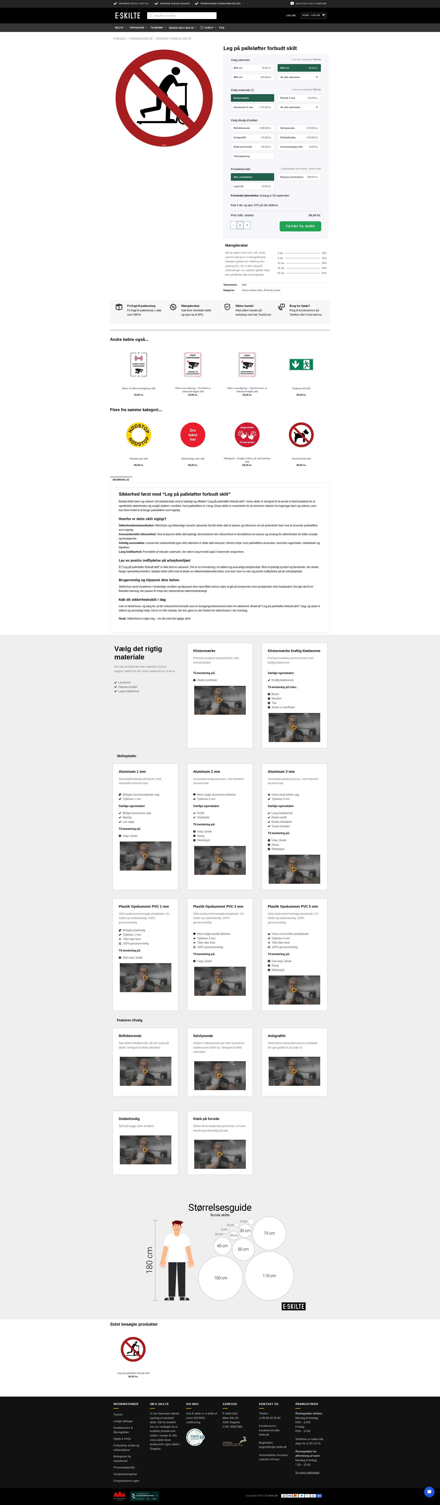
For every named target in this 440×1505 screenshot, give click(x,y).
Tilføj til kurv (300, 226)
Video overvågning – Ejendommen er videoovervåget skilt (247, 390)
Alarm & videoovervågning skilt (138, 388)
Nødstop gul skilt (139, 458)
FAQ (221, 27)
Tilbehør (156, 27)
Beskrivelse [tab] (121, 479)
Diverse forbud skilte (173, 38)
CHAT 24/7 (321, 3)
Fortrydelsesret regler (126, 1480)
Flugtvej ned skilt (301, 388)
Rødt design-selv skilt (193, 458)
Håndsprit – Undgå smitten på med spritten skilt (247, 460)
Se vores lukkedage (307, 1472)
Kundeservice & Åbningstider (123, 1430)
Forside (119, 38)
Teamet (117, 1414)
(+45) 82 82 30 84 (269, 1418)
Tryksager (136, 27)
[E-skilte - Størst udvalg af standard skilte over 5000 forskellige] (127, 15)
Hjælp (209, 27)
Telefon (294, 314)
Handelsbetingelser (125, 1474)
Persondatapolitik (124, 1467)
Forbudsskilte (141, 38)
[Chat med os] (429, 1492)
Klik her (317, 59)
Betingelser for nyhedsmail (122, 1458)
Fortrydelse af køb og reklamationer (126, 1447)
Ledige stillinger (123, 1421)
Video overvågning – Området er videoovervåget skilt (193, 390)
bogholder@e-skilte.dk (273, 1447)
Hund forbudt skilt (301, 458)
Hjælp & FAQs (122, 1438)
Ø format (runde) (272, 290)
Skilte (119, 27)
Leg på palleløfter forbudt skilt (133, 1373)
